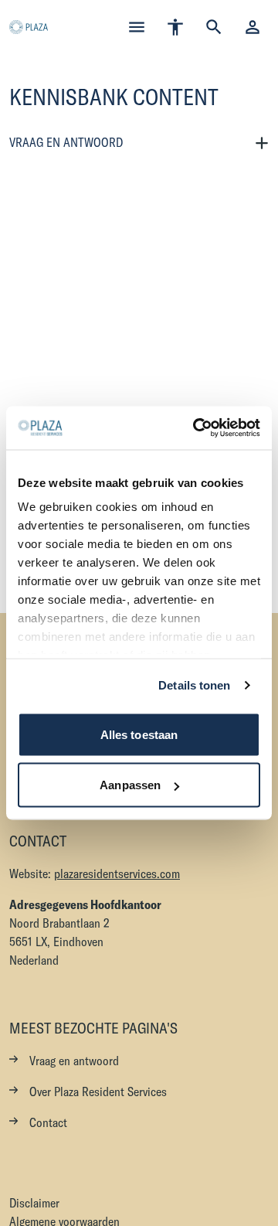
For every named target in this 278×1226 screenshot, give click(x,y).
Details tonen (194, 685)
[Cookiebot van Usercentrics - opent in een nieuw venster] (196, 428)
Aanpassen (130, 785)
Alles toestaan (139, 734)
